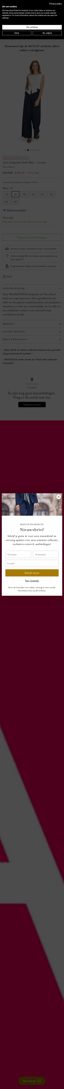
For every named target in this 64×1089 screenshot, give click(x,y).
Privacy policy (55, 4)
